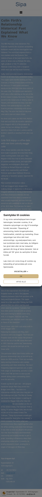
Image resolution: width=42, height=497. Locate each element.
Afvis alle (21, 282)
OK (21, 276)
